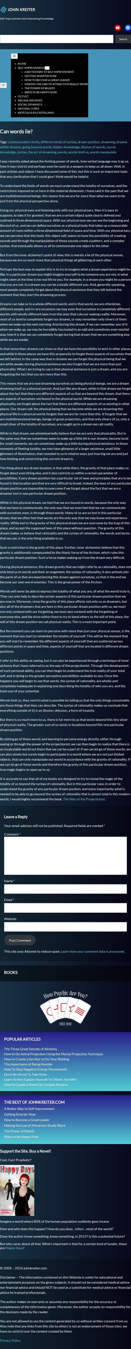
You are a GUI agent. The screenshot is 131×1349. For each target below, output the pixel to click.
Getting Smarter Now (19, 1114)
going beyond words (37, 147)
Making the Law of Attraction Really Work (35, 1125)
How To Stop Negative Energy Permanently (35, 1069)
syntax (22, 152)
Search (123, 39)
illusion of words (93, 147)
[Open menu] (3, 85)
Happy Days (14, 1248)
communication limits (23, 142)
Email (9, 900)
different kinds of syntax (58, 142)
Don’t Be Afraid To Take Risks (25, 1074)
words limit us (78, 152)
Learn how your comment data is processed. (93, 951)
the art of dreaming (42, 152)
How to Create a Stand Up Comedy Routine (36, 1084)
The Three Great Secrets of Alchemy (30, 1049)
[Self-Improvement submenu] (47, 68)
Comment (12, 834)
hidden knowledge (66, 147)
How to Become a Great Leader (27, 1120)
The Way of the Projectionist (84, 799)
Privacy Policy (10, 1340)
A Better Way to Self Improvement (29, 1109)
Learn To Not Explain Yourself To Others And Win (40, 1079)
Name (9, 881)
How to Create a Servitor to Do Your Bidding (36, 1059)
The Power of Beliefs (19, 1131)
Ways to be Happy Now (21, 1137)
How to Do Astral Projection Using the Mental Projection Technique (53, 1054)
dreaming (108, 142)
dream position (89, 142)
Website (10, 919)
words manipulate (103, 152)
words (62, 152)
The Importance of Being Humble (28, 1064)
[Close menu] (14, 56)
